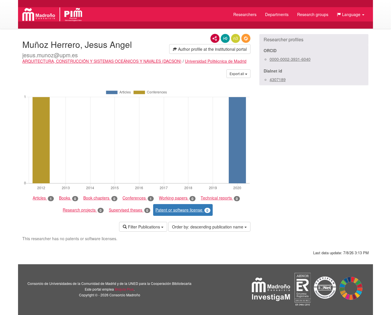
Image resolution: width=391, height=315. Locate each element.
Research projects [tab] (82, 210)
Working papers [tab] (176, 198)
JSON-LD (225, 38)
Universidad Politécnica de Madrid (215, 61)
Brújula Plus (124, 289)
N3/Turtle (235, 38)
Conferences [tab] (137, 198)
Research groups (312, 14)
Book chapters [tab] (99, 198)
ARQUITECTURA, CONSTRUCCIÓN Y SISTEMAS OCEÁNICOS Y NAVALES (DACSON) (101, 61)
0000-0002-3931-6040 (290, 59)
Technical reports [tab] (219, 198)
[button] (351, 14)
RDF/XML (215, 38)
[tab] (313, 39)
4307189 (278, 79)
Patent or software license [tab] (181, 210)
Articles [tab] (42, 198)
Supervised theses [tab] (128, 210)
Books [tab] (67, 198)
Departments (277, 14)
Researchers (244, 14)
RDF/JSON (245, 38)
